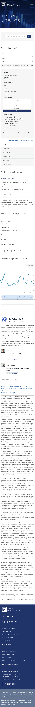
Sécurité (3, 704)
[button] (7, 93)
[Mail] (12, 616)
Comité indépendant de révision (13, 660)
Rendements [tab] (6, 148)
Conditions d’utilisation (8, 700)
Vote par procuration (9, 652)
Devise (2, 58)
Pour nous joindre (10, 684)
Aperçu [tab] (5, 144)
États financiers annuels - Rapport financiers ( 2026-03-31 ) (17, 389)
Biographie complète (12, 359)
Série (2, 53)
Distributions (6, 657)
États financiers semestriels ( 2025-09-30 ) (15, 386)
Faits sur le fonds (8, 654)
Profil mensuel (7, 65)
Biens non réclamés (25, 702)
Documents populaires (27, 140)
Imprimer (31, 65)
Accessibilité (14, 702)
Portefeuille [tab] (6, 156)
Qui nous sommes (8, 628)
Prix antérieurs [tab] (7, 164)
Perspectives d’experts (10, 634)
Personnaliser (30, 265)
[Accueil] (11, 4)
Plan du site (11, 704)
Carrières (7, 640)
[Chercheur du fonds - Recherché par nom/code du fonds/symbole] (29, 36)
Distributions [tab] (6, 152)
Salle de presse (7, 631)
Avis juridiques (21, 700)
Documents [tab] (6, 160)
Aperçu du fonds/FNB (19, 65)
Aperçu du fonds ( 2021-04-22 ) (12, 392)
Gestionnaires (15, 140)
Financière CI (8, 637)
